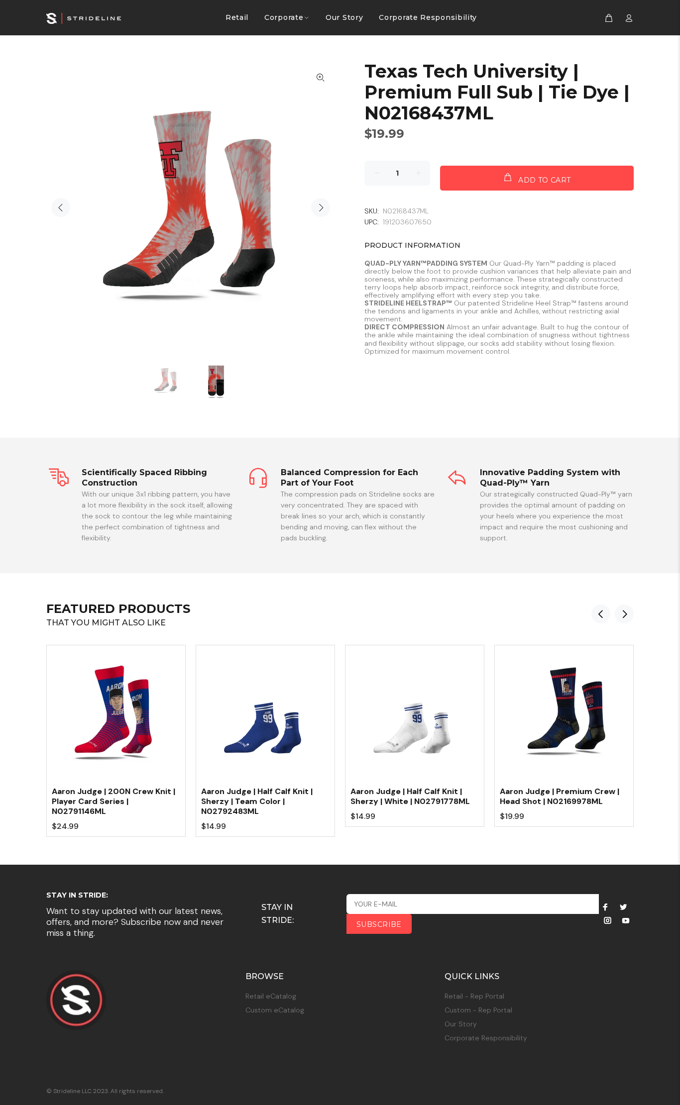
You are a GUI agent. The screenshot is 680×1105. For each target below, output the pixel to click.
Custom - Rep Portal (478, 1009)
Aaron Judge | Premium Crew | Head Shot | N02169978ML (559, 796)
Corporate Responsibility (486, 1037)
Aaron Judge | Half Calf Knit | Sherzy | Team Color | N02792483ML (257, 801)
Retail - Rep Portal (474, 996)
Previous (60, 207)
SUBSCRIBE (379, 924)
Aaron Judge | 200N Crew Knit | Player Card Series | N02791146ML (113, 801)
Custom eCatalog (274, 1009)
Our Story (461, 1023)
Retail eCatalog (270, 996)
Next (320, 207)
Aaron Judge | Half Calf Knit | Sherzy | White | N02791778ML (410, 796)
